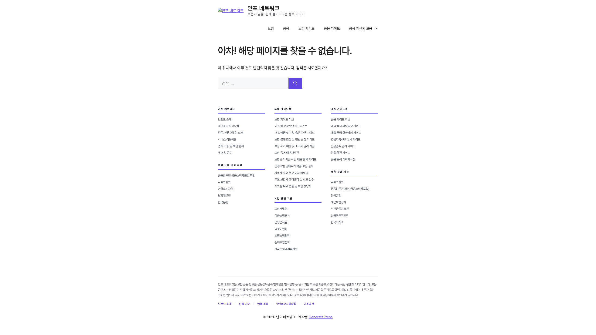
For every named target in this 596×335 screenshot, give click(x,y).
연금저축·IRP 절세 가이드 (345, 139)
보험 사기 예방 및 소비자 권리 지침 (294, 146)
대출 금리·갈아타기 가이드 (346, 132)
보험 (271, 29)
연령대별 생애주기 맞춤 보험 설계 (293, 166)
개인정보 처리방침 (228, 126)
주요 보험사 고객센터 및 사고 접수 (294, 179)
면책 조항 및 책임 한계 (231, 146)
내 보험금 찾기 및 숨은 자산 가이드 (294, 132)
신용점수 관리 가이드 (343, 146)
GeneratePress (321, 317)
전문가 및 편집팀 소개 (230, 132)
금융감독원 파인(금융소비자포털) (350, 189)
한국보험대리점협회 (286, 249)
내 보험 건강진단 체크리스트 (290, 126)
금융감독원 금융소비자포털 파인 (236, 175)
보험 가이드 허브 (284, 119)
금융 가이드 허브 (340, 119)
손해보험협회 (282, 242)
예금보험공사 (282, 215)
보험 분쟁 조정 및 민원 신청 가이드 (294, 139)
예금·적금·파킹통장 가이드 (346, 126)
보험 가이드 (306, 29)
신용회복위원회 (340, 215)
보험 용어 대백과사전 (286, 152)
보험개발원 (224, 195)
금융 (286, 29)
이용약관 (309, 304)
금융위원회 (224, 182)
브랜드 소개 (224, 119)
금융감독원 (280, 222)
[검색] (295, 83)
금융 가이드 (332, 29)
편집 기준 (244, 304)
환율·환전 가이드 (340, 152)
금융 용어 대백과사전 (343, 159)
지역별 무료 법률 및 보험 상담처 (292, 186)
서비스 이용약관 (227, 139)
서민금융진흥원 (340, 209)
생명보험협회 (282, 235)
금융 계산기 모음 (360, 29)
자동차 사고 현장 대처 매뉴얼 (291, 173)
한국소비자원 (225, 189)
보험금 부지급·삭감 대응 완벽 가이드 (295, 159)
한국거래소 (337, 222)
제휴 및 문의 (225, 152)
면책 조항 (262, 304)
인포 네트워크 (263, 8)
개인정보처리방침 (286, 304)
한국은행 (223, 202)
